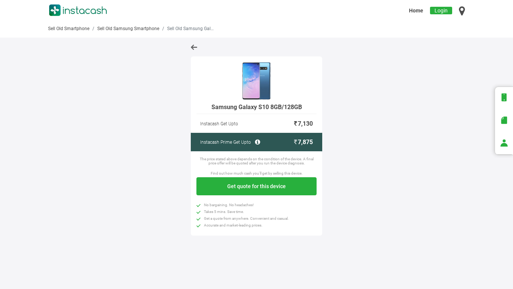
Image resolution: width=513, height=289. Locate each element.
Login (441, 11)
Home (416, 11)
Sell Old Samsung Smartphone (128, 28)
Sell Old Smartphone (68, 28)
